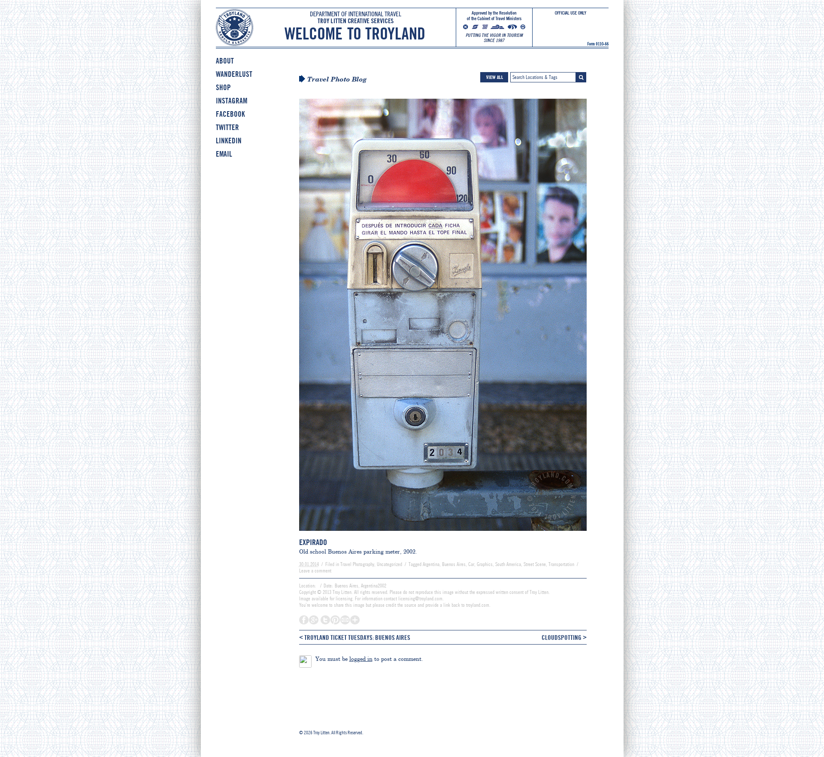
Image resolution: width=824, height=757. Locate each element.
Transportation (561, 564)
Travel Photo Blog (337, 79)
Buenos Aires (454, 564)
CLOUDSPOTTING (564, 637)
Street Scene (535, 564)
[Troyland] (412, 34)
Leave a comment (315, 571)
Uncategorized (389, 564)
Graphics (485, 564)
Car (471, 564)
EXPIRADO (313, 542)
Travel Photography (357, 564)
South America (508, 564)
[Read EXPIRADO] (443, 534)
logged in (361, 658)
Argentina (431, 564)
